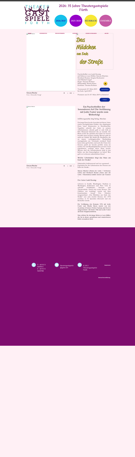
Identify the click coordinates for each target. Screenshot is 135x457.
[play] (64, 92)
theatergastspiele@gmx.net (67, 266)
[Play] (105, 83)
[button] (51, 65)
